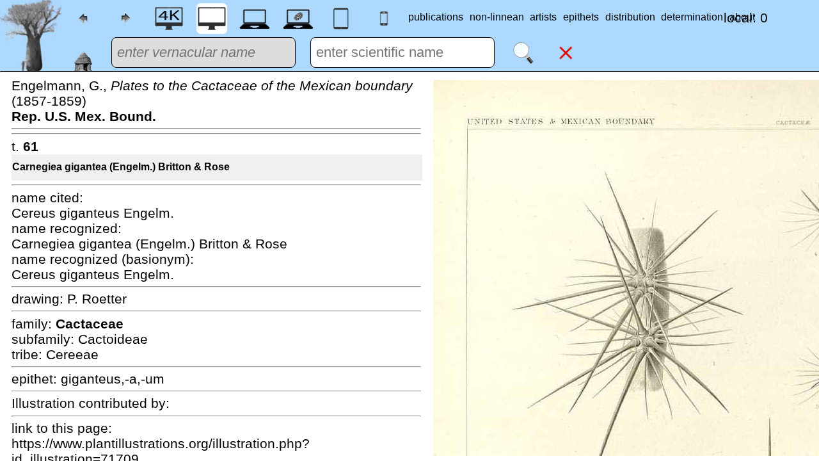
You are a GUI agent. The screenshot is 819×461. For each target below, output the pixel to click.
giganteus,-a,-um (112, 378)
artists (543, 17)
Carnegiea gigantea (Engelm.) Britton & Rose (121, 166)
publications (435, 17)
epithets (581, 17)
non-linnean (497, 17)
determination (692, 17)
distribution (630, 17)
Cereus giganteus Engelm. (93, 213)
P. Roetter (97, 298)
